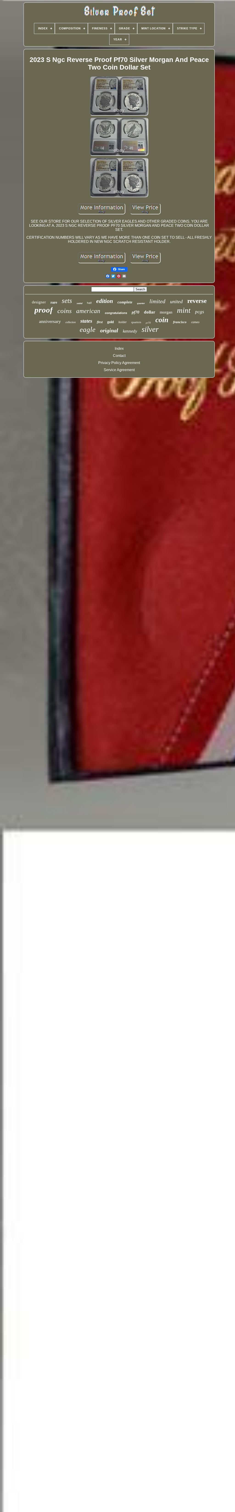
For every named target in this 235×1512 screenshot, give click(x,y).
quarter (141, 303)
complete (125, 302)
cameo (195, 322)
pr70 (148, 322)
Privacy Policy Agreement (119, 363)
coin (161, 320)
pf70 (135, 312)
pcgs (199, 311)
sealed (79, 303)
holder (122, 322)
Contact (119, 356)
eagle (87, 329)
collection (70, 322)
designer (39, 302)
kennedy (130, 331)
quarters (136, 322)
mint (183, 310)
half (89, 303)
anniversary (50, 321)
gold (110, 322)
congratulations (116, 313)
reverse (197, 300)
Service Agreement (119, 370)
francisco (180, 322)
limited (157, 301)
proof (43, 309)
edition (104, 301)
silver (150, 329)
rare (53, 302)
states (86, 321)
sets (67, 300)
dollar (149, 312)
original (109, 330)
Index (119, 348)
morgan (166, 312)
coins (64, 310)
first (100, 322)
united (176, 301)
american (88, 311)
